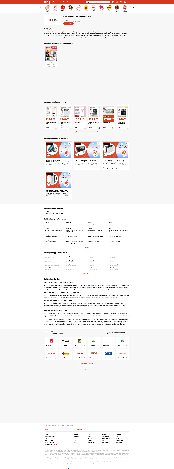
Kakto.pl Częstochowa (93, 260)
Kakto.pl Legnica (70, 268)
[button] (113, 2)
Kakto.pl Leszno (91, 268)
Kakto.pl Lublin (112, 256)
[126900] (51, 111)
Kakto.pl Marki (70, 425)
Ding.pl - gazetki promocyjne (50, 425)
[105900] (80, 111)
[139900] (65, 111)
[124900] (122, 111)
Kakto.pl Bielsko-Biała (114, 260)
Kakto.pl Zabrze (49, 268)
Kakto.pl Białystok (70, 260)
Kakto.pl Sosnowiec (92, 264)
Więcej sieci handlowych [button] (87, 363)
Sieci (52, 331)
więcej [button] (87, 247)
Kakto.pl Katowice (49, 260)
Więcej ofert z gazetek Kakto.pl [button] (87, 133)
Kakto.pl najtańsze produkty (55, 102)
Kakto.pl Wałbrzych (114, 268)
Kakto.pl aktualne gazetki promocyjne (59, 43)
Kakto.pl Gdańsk (92, 256)
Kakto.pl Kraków (49, 256)
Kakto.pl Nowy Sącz (114, 264)
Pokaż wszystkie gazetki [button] (87, 71)
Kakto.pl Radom (70, 264)
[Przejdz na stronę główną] (47, 2)
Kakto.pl (63, 425)
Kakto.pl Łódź (69, 256)
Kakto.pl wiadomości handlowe (56, 139)
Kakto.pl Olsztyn (49, 264)
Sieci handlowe (57, 333)
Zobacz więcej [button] (87, 273)
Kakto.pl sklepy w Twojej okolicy (56, 219)
